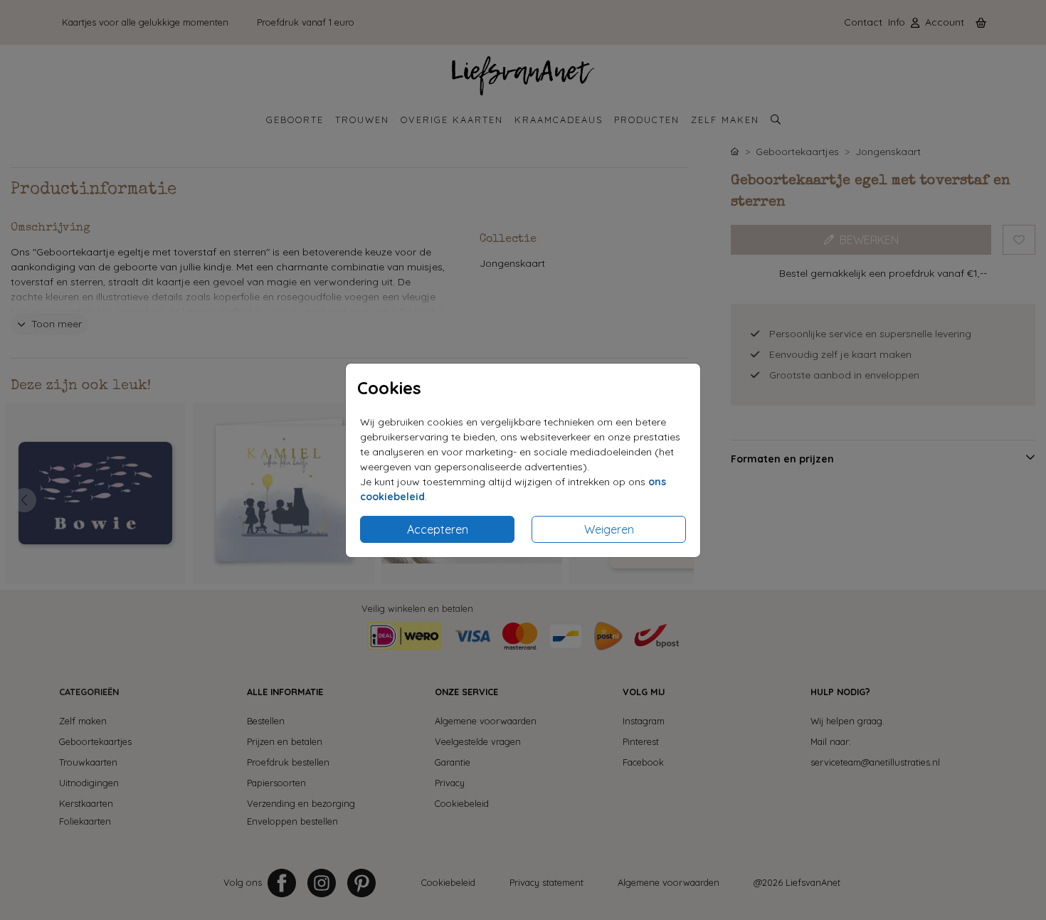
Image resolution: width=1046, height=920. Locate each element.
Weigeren (609, 529)
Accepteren (437, 529)
